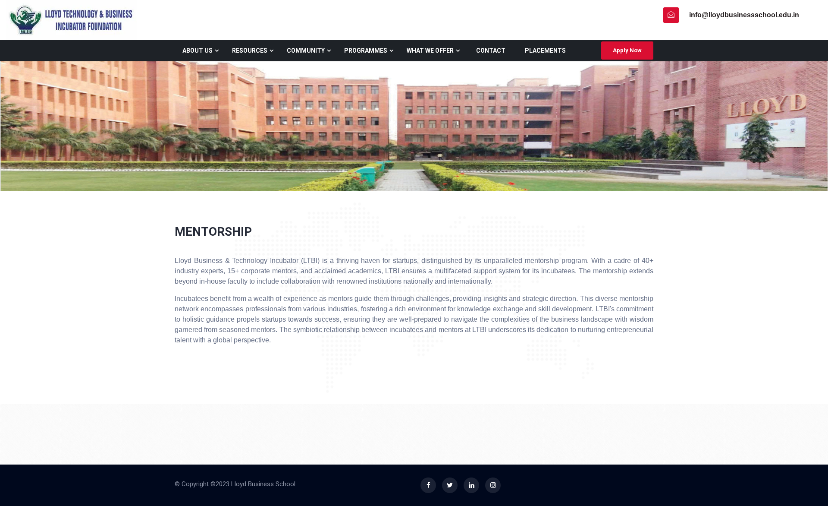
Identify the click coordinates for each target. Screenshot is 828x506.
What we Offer (430, 50)
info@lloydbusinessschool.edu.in (744, 15)
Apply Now (627, 50)
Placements (545, 50)
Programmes (365, 50)
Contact (490, 50)
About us (197, 50)
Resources (249, 50)
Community (306, 50)
